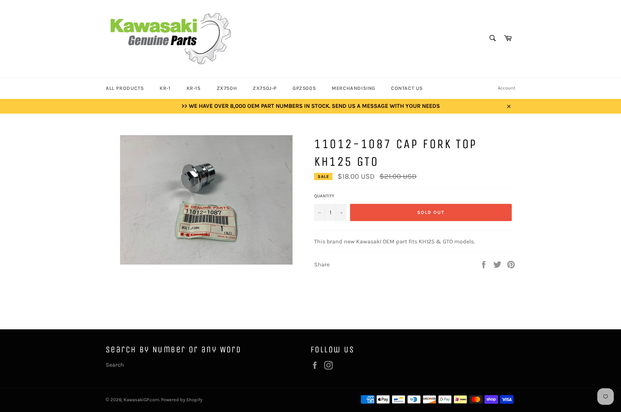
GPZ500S (304, 88)
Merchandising (353, 88)
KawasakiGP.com (141, 399)
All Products (125, 88)
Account (506, 88)
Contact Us (407, 88)
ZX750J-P (265, 88)
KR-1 (165, 88)
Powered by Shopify (181, 399)
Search (115, 364)
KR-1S (194, 88)
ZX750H (227, 88)
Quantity (324, 195)
